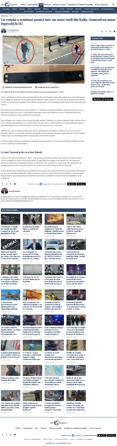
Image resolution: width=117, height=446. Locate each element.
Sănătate (46, 9)
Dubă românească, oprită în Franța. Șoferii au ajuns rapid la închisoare (32, 406)
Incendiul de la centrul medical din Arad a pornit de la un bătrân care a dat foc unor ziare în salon (75, 280)
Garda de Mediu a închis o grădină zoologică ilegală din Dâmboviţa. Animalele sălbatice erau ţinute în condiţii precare (32, 381)
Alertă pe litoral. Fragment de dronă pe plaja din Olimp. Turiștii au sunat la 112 (75, 255)
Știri (41, 4)
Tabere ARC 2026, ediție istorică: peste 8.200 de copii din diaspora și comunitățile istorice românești (74, 230)
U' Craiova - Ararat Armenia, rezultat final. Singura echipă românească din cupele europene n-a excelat (32, 356)
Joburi (14, 9)
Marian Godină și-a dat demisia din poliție (10, 379)
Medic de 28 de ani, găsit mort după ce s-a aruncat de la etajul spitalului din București (75, 381)
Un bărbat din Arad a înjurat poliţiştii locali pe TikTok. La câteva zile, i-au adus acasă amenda (53, 255)
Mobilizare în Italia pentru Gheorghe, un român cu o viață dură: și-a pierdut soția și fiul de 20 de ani (75, 406)
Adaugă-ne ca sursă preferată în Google (18, 87)
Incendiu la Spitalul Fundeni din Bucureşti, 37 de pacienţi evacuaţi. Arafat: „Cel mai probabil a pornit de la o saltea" (76, 305)
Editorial (70, 9)
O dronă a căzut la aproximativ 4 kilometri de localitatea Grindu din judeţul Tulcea (54, 381)
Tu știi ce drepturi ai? (91, 9)
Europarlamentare (107, 9)
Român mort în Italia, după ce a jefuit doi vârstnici (31, 229)
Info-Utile (78, 9)
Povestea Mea (28, 12)
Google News (47, 184)
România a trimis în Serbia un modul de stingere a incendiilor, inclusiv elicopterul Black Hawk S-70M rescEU (53, 305)
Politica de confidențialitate (32, 439)
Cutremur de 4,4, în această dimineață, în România (31, 279)
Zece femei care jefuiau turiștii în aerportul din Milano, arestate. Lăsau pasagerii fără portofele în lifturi (10, 406)
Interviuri (75, 12)
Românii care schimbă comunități (80, 4)
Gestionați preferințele (61, 439)
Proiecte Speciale (101, 4)
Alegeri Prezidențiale (62, 12)
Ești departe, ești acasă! (44, 12)
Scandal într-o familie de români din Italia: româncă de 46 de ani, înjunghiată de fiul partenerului (10, 230)
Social (62, 9)
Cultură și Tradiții (87, 12)
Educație (37, 9)
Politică (23, 4)
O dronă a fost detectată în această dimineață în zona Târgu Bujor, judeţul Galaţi (9, 305)
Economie (6, 9)
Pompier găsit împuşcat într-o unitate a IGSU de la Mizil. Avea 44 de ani (10, 355)
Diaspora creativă (59, 4)
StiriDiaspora (4, 15)
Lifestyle (47, 4)
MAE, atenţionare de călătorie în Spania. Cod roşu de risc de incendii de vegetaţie (32, 305)
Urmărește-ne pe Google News (48, 87)
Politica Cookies (47, 439)
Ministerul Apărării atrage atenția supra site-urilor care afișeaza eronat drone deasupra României (10, 255)
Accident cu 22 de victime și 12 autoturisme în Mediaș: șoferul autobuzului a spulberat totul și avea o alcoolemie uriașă (54, 356)
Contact (72, 439)
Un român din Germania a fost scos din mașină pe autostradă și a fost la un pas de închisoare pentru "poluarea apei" (76, 330)
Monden (22, 9)
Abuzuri (54, 9)
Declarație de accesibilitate (84, 439)
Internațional (33, 4)
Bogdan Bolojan (14, 30)
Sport (30, 9)
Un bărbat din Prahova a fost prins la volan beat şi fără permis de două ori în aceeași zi (54, 280)
